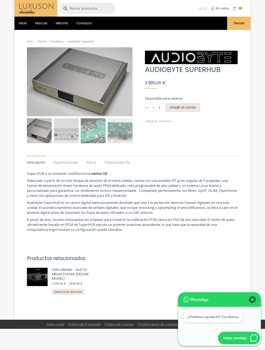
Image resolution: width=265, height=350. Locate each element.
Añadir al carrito (183, 107)
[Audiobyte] (191, 58)
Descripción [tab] (36, 162)
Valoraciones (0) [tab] (117, 162)
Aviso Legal (55, 324)
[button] (252, 299)
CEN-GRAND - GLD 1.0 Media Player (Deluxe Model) (70, 274)
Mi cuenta (222, 8)
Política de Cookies (119, 324)
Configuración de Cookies (157, 324)
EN (201, 8)
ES (205, 8)
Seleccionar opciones (68, 292)
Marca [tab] (91, 162)
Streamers (165, 121)
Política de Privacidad (84, 324)
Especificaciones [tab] (65, 162)
